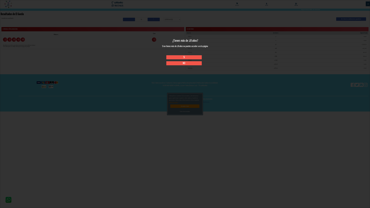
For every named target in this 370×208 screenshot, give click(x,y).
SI (184, 57)
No (184, 63)
